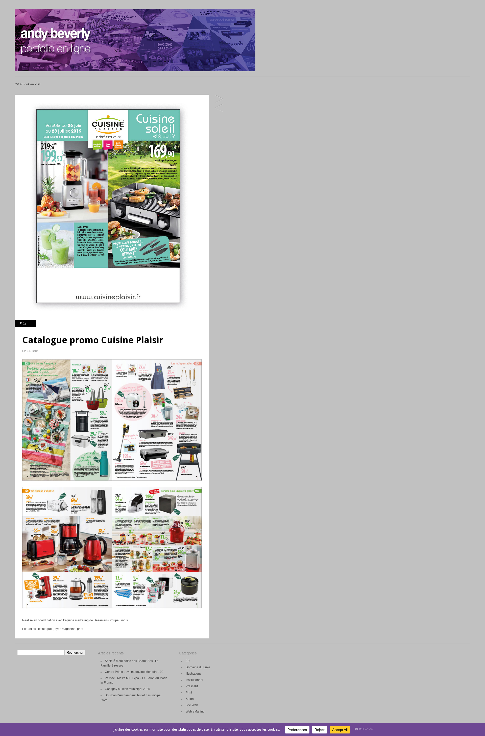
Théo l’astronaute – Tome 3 (218, 108)
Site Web (192, 705)
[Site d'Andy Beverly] (135, 70)
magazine (69, 629)
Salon (190, 699)
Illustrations (193, 673)
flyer (57, 629)
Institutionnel (194, 680)
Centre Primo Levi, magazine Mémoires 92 (134, 672)
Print (23, 323)
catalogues (45, 629)
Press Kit (192, 686)
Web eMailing (195, 711)
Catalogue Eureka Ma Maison (218, 99)
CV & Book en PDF (28, 84)
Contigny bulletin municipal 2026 (127, 689)
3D (188, 661)
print (80, 629)
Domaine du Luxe (198, 667)
